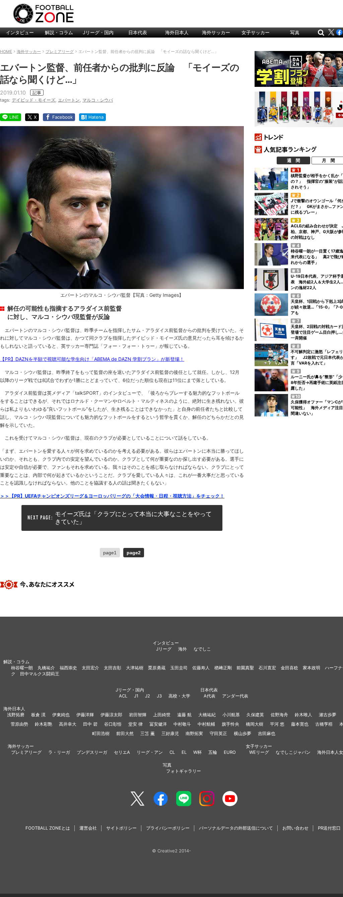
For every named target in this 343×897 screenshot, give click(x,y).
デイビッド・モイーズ (33, 100)
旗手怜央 (230, 724)
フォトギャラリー (183, 771)
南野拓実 (194, 733)
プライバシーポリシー (168, 828)
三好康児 (170, 733)
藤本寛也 (299, 724)
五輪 (212, 752)
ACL (123, 695)
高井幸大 (67, 724)
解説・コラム (59, 32)
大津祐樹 (134, 667)
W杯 (197, 752)
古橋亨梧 (324, 724)
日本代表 (137, 32)
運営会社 (88, 828)
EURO (230, 752)
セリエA (122, 752)
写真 (294, 32)
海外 (182, 649)
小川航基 (231, 714)
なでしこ (202, 649)
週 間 (293, 160)
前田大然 (125, 733)
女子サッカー (256, 32)
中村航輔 (206, 724)
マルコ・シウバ (97, 100)
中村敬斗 (182, 724)
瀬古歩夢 (327, 714)
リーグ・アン (150, 752)
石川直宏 (267, 667)
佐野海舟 (279, 714)
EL (184, 752)
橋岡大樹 (254, 724)
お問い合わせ (295, 828)
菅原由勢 (19, 724)
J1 (136, 695)
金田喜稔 (289, 667)
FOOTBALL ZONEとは (47, 828)
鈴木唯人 (303, 714)
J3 (159, 695)
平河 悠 (277, 724)
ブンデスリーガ (92, 752)
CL (172, 752)
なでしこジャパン (293, 752)
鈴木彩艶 (43, 724)
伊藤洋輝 (85, 714)
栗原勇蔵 (156, 667)
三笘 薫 (147, 733)
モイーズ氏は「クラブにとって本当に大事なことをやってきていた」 (133, 517)
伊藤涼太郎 (111, 714)
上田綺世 (161, 714)
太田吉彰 (112, 667)
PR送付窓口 (329, 828)
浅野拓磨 (15, 714)
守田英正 (218, 733)
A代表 (209, 695)
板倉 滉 (38, 714)
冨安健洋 (158, 724)
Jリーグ (164, 649)
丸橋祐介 (46, 667)
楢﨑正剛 (223, 667)
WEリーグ (259, 752)
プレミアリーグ (26, 752)
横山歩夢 (242, 733)
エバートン (69, 100)
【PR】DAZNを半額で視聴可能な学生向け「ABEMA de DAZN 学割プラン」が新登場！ (92, 359)
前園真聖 (245, 667)
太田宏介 (90, 667)
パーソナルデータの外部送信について (236, 828)
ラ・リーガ (59, 752)
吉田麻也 (266, 733)
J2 (147, 695)
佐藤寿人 (201, 667)
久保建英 (255, 714)
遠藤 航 (184, 714)
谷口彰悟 (113, 724)
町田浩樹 (101, 733)
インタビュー (20, 32)
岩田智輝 (137, 714)
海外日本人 (177, 32)
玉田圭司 (179, 667)
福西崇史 (68, 667)
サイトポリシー (121, 828)
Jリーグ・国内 (98, 32)
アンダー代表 (235, 695)
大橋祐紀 (207, 714)
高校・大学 (179, 695)
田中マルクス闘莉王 (39, 673)
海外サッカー (216, 32)
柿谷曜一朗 (22, 667)
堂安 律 (135, 724)
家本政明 (311, 667)
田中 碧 (90, 724)
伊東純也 (61, 714)
